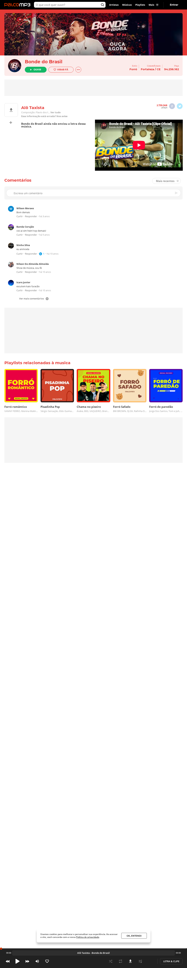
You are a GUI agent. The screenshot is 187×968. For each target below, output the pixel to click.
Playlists (140, 4)
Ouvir (37, 69)
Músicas (127, 4)
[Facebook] (172, 106)
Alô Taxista (83, 953)
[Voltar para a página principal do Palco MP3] (18, 4)
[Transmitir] (150, 961)
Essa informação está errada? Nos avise (44, 116)
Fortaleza (147, 69)
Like (47, 961)
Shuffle (111, 961)
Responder (31, 216)
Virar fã (62, 69)
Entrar (174, 4)
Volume (37, 961)
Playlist (140, 961)
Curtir (19, 216)
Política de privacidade (87, 937)
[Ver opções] (78, 70)
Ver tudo (55, 112)
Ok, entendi (134, 935)
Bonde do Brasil (43, 61)
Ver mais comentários (31, 298)
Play (17, 961)
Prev (8, 961)
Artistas (114, 4)
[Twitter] (180, 106)
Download (130, 961)
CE (159, 69)
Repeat (120, 961)
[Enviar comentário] (176, 193)
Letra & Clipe (171, 961)
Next (27, 961)
